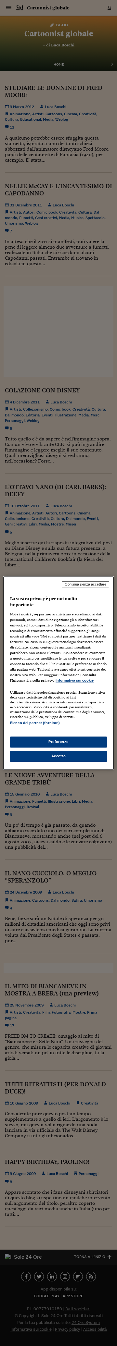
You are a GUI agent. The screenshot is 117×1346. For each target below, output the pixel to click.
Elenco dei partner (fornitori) (35, 723)
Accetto (58, 756)
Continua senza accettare (85, 584)
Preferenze (58, 742)
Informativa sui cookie (75, 681)
